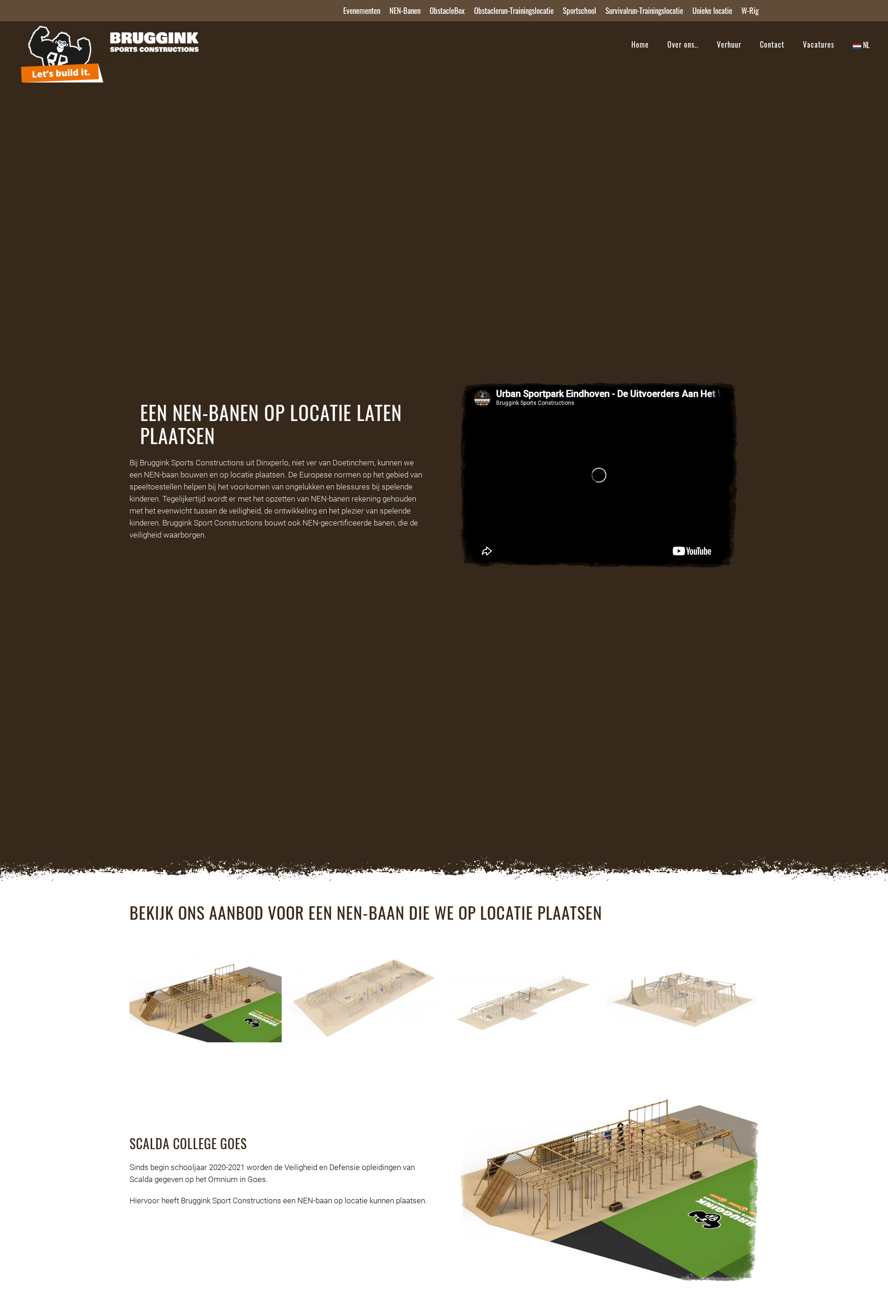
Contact (772, 44)
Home (640, 44)
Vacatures (818, 44)
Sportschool (579, 10)
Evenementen (361, 10)
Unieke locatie (712, 10)
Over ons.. (682, 44)
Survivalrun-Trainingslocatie (644, 10)
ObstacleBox (447, 10)
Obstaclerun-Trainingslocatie (514, 10)
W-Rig (749, 10)
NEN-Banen (404, 10)
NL (865, 44)
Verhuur (729, 44)
